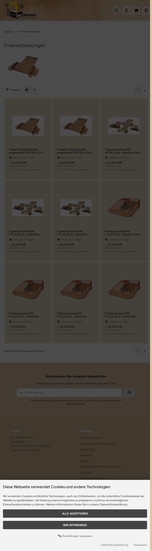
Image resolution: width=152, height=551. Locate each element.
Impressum (140, 545)
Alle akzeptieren (75, 513)
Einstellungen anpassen (77, 536)
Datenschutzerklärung (114, 545)
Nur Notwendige (75, 525)
